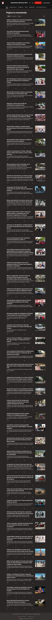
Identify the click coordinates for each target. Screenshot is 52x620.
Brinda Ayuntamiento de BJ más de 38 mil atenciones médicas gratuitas (19, 55)
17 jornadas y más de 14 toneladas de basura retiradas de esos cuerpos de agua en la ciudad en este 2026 (19, 417)
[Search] (30, 3)
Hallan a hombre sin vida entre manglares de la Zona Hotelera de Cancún (19, 20)
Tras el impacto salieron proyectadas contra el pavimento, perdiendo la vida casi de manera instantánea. (19, 168)
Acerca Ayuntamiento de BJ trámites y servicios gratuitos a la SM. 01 (18, 238)
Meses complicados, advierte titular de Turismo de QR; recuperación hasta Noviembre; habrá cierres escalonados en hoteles (19, 277)
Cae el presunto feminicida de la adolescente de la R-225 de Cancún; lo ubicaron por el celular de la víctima (20, 352)
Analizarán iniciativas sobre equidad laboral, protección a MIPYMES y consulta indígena (19, 426)
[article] (26, 24)
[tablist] (14, 16)
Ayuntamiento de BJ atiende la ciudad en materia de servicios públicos (19, 140)
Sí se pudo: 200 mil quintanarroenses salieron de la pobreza (18, 32)
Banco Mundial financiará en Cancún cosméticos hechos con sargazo (18, 601)
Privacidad (26, 614)
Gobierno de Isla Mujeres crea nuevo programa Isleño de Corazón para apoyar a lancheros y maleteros (19, 264)
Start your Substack (22, 616)
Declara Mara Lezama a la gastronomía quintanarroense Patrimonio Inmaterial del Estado (20, 128)
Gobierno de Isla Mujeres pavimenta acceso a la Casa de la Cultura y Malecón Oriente (20, 289)
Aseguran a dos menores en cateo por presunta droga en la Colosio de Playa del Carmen (19, 326)
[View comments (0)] (16, 27)
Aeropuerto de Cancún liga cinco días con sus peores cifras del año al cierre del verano (20, 465)
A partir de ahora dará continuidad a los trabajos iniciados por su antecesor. (19, 370)
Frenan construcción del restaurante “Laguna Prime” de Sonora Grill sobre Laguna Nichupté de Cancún (18, 401)
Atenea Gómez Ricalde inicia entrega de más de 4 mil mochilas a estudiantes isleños (20, 115)
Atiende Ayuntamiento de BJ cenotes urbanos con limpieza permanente (18, 414)
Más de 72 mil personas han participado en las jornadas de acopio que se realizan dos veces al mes (19, 96)
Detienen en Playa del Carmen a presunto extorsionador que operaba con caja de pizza (20, 512)
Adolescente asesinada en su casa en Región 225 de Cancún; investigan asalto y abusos (20, 378)
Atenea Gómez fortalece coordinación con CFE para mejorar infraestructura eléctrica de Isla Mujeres (19, 452)
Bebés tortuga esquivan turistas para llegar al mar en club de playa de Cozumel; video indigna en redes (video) (20, 562)
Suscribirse (38, 2)
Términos (30, 614)
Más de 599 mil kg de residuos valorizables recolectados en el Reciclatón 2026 (20, 92)
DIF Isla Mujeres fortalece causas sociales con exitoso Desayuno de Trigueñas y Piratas (19, 80)
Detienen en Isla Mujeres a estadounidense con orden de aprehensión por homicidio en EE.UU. (20, 226)
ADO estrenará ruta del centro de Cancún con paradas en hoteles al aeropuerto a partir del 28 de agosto (20, 477)
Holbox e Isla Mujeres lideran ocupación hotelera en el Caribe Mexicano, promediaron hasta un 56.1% (20, 575)
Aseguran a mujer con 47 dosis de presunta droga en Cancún (20, 501)
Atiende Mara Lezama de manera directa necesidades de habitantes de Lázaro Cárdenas (19, 301)
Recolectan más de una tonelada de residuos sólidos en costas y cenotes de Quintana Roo (20, 389)
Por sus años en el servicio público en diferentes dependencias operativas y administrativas (17, 317)
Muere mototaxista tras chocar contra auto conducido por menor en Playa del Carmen (19, 201)
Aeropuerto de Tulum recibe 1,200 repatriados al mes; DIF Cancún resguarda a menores (20, 188)
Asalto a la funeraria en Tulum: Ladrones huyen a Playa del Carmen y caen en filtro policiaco (19, 152)
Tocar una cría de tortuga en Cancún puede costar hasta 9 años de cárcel (20, 489)
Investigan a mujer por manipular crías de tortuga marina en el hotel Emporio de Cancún (19, 588)
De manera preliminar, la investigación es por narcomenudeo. (17, 330)
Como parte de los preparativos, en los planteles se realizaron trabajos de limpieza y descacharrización (20, 107)
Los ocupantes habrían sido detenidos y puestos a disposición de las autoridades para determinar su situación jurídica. (20, 156)
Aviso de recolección (36, 614)
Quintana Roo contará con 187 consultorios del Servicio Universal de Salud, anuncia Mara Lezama (20, 439)
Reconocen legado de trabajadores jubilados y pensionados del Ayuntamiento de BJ (20, 314)
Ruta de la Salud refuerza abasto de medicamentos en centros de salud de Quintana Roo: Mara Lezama (18, 67)
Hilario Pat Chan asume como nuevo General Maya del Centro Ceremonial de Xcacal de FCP (20, 365)
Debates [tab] (19, 16)
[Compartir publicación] (32, 3)
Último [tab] (8, 16)
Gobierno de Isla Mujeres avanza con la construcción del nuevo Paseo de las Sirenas (20, 550)
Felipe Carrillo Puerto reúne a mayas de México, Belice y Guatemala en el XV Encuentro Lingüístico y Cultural (19, 213)
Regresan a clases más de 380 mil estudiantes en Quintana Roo (17, 104)
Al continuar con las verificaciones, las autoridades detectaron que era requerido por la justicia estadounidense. (20, 230)
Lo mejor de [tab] (14, 16)
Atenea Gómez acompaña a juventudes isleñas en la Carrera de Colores (18, 43)
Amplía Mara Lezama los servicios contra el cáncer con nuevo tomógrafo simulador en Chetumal (20, 538)
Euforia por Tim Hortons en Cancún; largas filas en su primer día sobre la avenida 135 (19, 176)
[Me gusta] (7, 27)
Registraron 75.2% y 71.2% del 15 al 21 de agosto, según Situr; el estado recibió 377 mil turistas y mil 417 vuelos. (19, 580)
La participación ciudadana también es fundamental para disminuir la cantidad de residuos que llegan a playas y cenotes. (19, 393)
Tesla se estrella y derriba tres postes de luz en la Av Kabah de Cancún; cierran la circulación (20, 524)
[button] (7, 7)
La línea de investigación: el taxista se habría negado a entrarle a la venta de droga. (18, 343)
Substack (20, 618)
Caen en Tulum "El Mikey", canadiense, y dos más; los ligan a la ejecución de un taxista (19, 339)
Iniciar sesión (46, 2)
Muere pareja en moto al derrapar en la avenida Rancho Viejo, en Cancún (18, 165)
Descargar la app (31, 616)
